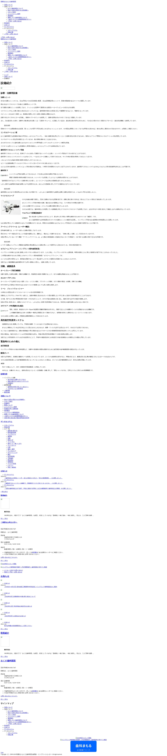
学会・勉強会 (12, 467)
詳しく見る (4, 518)
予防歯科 (10, 458)
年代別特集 (11, 456)
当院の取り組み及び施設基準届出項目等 (16, 418)
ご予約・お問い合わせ (15, 21)
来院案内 (10, 15)
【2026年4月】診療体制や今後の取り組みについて (19, 596)
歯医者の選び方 (12, 430)
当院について (8, 4)
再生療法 (10, 460)
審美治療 (7, 392)
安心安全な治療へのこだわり (17, 379)
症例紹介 (10, 383)
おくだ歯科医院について (15, 8)
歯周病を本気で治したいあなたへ (18, 387)
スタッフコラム (12, 30)
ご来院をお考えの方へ (9, 522)
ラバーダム (11, 441)
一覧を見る (4, 491)
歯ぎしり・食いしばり (15, 443)
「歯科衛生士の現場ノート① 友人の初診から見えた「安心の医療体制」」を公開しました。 (33, 478)
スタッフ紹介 (12, 12)
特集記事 (10, 32)
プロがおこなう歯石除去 (15, 388)
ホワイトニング (12, 452)
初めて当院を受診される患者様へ (18, 10)
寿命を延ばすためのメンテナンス (18, 381)
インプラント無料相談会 (11, 412)
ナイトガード (12, 445)
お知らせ (7, 25)
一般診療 (7, 390)
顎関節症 (10, 462)
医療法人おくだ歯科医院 (8, 1)
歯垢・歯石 (11, 449)
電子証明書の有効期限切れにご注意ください (18, 625)
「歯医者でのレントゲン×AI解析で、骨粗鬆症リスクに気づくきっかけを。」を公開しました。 (33, 483)
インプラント (12, 434)
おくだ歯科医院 (8, 661)
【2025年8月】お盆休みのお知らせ (15, 616)
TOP (2, 752)
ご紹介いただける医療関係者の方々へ (19, 19)
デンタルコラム (9, 26)
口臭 (9, 447)
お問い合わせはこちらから (9, 557)
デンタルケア (12, 451)
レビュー (10, 465)
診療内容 (4, 374)
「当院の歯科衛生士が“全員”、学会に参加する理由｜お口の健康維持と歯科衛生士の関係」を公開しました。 (38, 488)
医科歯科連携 (12, 432)
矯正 (9, 454)
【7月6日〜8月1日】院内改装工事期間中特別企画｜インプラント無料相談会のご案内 (30, 586)
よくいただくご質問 (14, 14)
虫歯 (9, 438)
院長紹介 (7, 23)
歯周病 (10, 436)
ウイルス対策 (12, 463)
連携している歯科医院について (17, 17)
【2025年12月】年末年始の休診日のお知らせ (18, 606)
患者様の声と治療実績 (11, 408)
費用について (8, 405)
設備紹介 (7, 403)
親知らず (10, 440)
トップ (6, 74)
